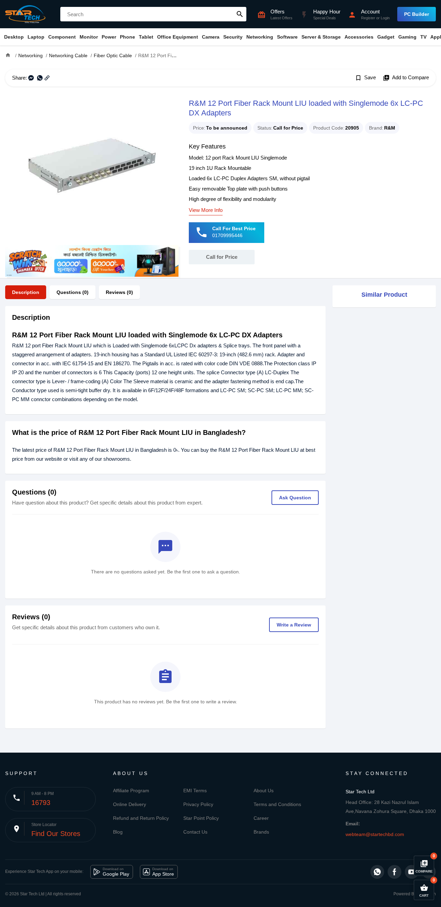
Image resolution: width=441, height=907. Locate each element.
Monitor (89, 37)
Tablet (146, 37)
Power (109, 37)
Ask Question (295, 497)
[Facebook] (394, 872)
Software (287, 37)
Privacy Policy (198, 804)
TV (423, 37)
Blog (118, 832)
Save (365, 77)
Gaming (407, 37)
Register (368, 18)
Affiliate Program (131, 790)
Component (62, 37)
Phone (127, 37)
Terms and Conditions (277, 804)
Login (385, 18)
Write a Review (294, 625)
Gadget (385, 37)
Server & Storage (321, 37)
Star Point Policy (201, 818)
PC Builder (416, 14)
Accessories (359, 37)
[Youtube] (412, 872)
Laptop (36, 37)
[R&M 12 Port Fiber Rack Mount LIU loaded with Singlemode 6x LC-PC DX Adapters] (91, 171)
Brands (261, 832)
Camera (210, 37)
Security (233, 37)
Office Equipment (177, 37)
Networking (259, 37)
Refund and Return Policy (141, 818)
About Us (264, 790)
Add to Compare (406, 77)
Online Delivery (129, 804)
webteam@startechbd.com (375, 834)
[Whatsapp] (377, 872)
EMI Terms (195, 790)
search (240, 14)
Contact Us (195, 832)
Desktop (14, 37)
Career (261, 818)
